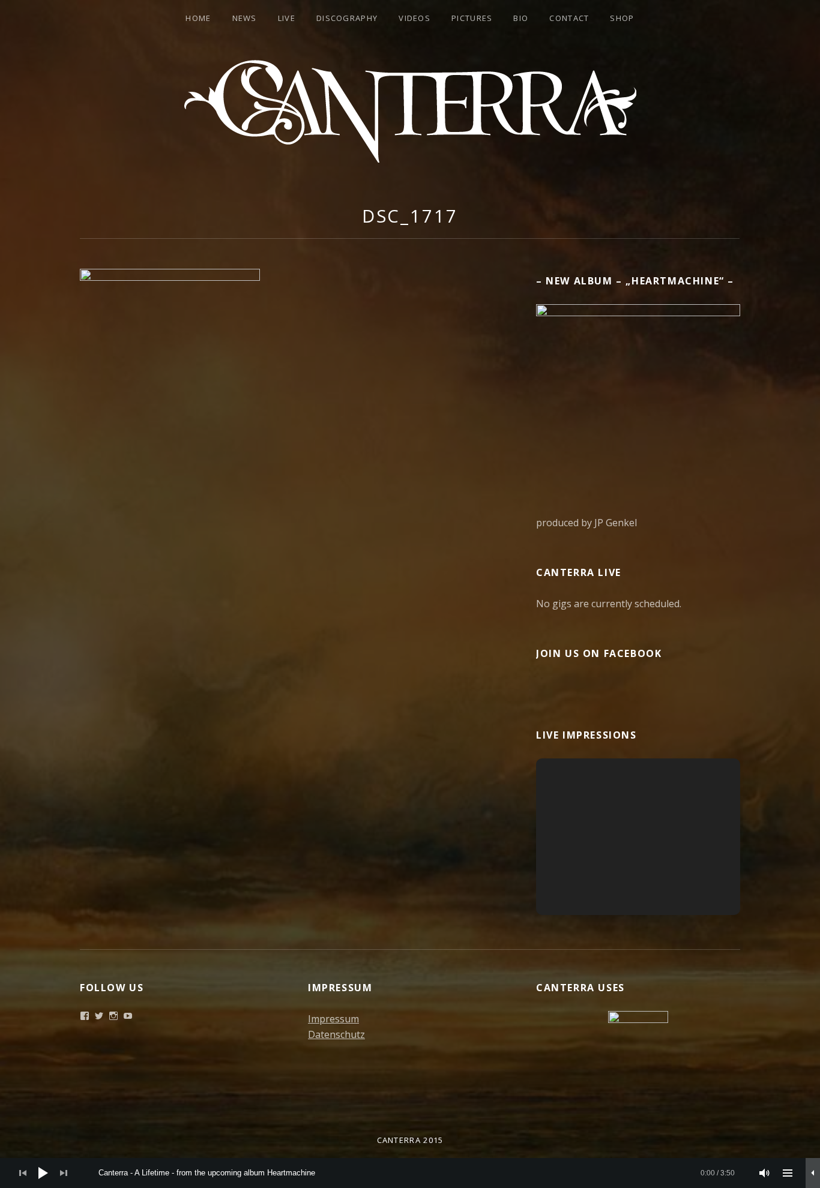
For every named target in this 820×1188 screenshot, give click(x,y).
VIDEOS (414, 18)
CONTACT (569, 18)
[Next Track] (63, 1173)
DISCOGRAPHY (347, 18)
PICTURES (471, 18)
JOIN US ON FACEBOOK (599, 653)
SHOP (622, 18)
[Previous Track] (22, 1173)
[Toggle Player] (813, 1173)
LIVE (286, 18)
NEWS (244, 18)
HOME (198, 18)
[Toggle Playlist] (787, 1173)
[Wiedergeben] (43, 1173)
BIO (520, 18)
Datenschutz (336, 1034)
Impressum (333, 1018)
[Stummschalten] (764, 1173)
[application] (410, 1173)
